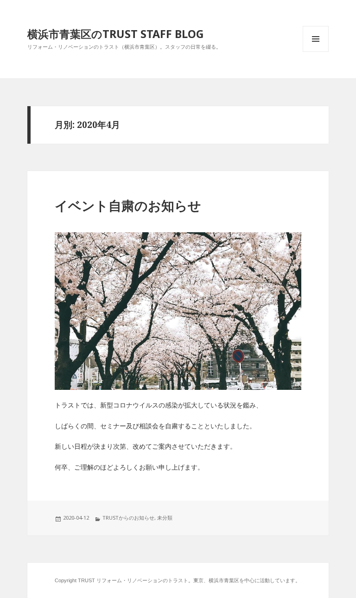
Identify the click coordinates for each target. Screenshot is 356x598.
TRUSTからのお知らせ (128, 517)
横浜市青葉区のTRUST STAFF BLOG (115, 33)
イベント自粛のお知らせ (128, 206)
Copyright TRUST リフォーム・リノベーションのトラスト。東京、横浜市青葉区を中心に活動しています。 (177, 580)
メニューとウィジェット (315, 51)
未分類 (164, 517)
